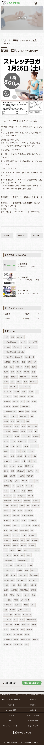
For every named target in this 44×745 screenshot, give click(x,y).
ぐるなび (12, 550)
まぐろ (31, 392)
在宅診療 (35, 540)
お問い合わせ (17, 347)
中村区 (30, 491)
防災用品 (33, 590)
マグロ (24, 392)
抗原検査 (14, 377)
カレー (34, 411)
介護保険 (7, 431)
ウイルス (12, 466)
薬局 (12, 337)
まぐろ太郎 (32, 441)
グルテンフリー (20, 565)
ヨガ (34, 362)
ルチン (19, 446)
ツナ (5, 550)
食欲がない (21, 496)
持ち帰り (14, 506)
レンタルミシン (21, 580)
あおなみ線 (7, 392)
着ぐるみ (7, 515)
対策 (34, 456)
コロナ (6, 382)
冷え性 (19, 372)
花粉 (5, 387)
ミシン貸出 (7, 600)
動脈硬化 (15, 406)
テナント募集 (8, 615)
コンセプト (20, 337)
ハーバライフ (25, 406)
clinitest (17, 625)
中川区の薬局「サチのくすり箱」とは (11, 694)
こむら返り (17, 501)
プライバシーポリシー (30, 347)
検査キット (33, 382)
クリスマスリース (27, 515)
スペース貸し (8, 481)
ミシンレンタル (33, 580)
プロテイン (7, 396)
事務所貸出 (7, 644)
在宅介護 (14, 590)
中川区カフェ (29, 466)
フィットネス (24, 416)
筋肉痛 (20, 510)
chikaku (20, 466)
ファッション (26, 436)
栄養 (27, 411)
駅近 (5, 530)
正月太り (7, 540)
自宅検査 (34, 377)
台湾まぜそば (8, 426)
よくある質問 (33, 342)
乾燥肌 (22, 506)
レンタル (26, 595)
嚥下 (15, 620)
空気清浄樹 (25, 625)
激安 (12, 382)
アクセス (7, 347)
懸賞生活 (29, 629)
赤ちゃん (7, 510)
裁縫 (5, 610)
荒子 (32, 416)
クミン (13, 441)
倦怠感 (6, 377)
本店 (23, 426)
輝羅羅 (16, 600)
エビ (28, 401)
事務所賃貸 (30, 476)
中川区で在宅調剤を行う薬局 (33, 694)
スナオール (7, 496)
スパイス (16, 461)
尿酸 (28, 540)
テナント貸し (23, 575)
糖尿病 (26, 605)
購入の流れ (16, 362)
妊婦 (29, 461)
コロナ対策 (32, 520)
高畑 (12, 471)
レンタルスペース (25, 387)
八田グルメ (7, 620)
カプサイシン (8, 565)
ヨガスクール (8, 436)
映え (28, 421)
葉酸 (23, 461)
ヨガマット (7, 555)
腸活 (12, 372)
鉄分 (11, 367)
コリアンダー (8, 605)
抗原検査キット (24, 377)
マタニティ (35, 506)
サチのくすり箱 (29, 357)
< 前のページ (7, 235)
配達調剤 (12, 476)
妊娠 (34, 461)
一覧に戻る (22, 235)
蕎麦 (22, 555)
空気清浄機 (7, 501)
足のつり (18, 605)
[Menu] (40, 3)
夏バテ (6, 471)
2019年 (27, 318)
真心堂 (34, 401)
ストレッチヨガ (25, 639)
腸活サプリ (14, 629)
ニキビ (6, 491)
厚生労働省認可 (31, 620)
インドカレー (15, 491)
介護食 (6, 575)
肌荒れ (6, 451)
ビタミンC (20, 486)
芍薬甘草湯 (27, 501)
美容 (23, 362)
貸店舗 (23, 431)
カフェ (33, 605)
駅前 (33, 595)
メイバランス (18, 634)
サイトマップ (33, 726)
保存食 (12, 595)
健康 (29, 362)
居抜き (6, 421)
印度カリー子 (22, 441)
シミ (12, 451)
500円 (27, 367)
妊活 (26, 644)
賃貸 (12, 421)
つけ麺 (6, 585)
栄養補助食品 (24, 590)
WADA (19, 550)
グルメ (17, 481)
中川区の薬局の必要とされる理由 (14, 352)
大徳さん (14, 416)
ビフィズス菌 (25, 600)
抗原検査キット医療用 (11, 639)
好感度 (17, 436)
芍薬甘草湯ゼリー (9, 560)
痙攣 (14, 510)
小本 (22, 401)
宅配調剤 (15, 431)
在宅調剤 (7, 362)
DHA (37, 392)
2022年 (27, 314)
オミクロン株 (26, 525)
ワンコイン (16, 535)
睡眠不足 (15, 401)
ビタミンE (7, 406)
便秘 (33, 372)
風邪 (5, 367)
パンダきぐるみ (9, 580)
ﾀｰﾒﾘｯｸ (13, 575)
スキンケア (29, 486)
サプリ (24, 535)
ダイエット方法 (32, 426)
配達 (5, 476)
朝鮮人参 (19, 456)
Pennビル (17, 615)
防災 (5, 595)
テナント (35, 639)
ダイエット (20, 421)
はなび (17, 426)
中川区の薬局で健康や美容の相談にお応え (11, 699)
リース (24, 520)
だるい (6, 441)
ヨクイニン (34, 446)
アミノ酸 (30, 396)
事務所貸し (32, 535)
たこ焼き (36, 501)
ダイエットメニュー (24, 610)
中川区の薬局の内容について (13, 357)
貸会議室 (16, 392)
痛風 (22, 540)
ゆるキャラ (16, 515)
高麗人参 (30, 496)
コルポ (30, 565)
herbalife (21, 411)
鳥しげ (6, 456)
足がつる (28, 456)
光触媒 (34, 625)
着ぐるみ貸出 (34, 575)
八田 (12, 456)
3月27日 (19, 382)
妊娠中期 (33, 585)
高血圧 (29, 555)
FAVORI (26, 570)
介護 (15, 396)
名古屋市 (23, 545)
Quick (31, 481)
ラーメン (30, 451)
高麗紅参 (26, 372)
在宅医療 (22, 396)
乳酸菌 (6, 372)
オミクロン (16, 525)
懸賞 (22, 629)
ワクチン (36, 525)
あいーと (34, 570)
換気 (5, 466)
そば (12, 446)
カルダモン (7, 461)
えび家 (16, 555)
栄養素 (6, 590)
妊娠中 (26, 585)
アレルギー (13, 387)
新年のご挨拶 (24, 530)
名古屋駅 (21, 476)
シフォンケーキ (9, 570)
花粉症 (34, 367)
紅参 (19, 585)
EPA (32, 560)
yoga (36, 431)
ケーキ (22, 620)
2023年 (7, 314)
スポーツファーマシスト (31, 550)
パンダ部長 (28, 510)
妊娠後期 (15, 540)
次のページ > (37, 235)
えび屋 (6, 446)
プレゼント (7, 634)
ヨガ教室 (12, 610)
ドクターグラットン (10, 411)
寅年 (32, 530)
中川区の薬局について (11, 342)
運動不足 (36, 436)
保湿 (28, 506)
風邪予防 (7, 525)
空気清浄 (7, 486)
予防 (36, 481)
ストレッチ (19, 367)
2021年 (7, 318)
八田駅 (30, 431)
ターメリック (27, 615)
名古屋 (26, 446)
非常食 (27, 634)
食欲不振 (7, 401)
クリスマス (16, 520)
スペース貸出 (18, 644)
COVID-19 (24, 481)
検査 (25, 382)
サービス (23, 342)
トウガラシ (30, 471)
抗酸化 (6, 629)
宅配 (23, 451)
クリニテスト (8, 625)
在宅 (18, 451)
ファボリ (19, 570)
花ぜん (6, 506)
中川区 (6, 337)
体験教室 (7, 520)
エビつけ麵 (13, 530)
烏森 (23, 491)
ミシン (19, 595)
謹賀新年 (7, 535)
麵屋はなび (20, 471)
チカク (6, 416)
